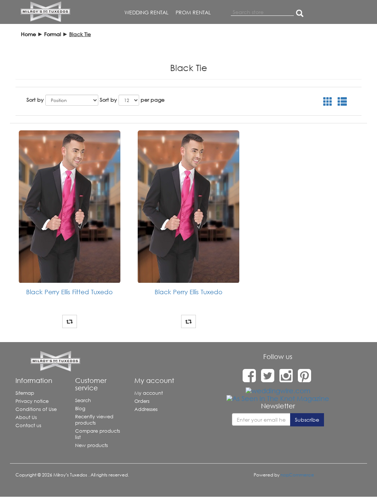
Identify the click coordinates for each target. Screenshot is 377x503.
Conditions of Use (36, 409)
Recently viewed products (94, 420)
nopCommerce (297, 475)
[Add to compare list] (69, 321)
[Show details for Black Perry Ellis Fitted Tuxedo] (69, 206)
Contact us (28, 425)
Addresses (146, 409)
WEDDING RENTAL (146, 12)
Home (28, 34)
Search (83, 400)
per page (153, 99)
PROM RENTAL (193, 12)
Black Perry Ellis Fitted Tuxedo (69, 292)
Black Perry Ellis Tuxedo (188, 292)
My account (148, 393)
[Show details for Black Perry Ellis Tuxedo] (188, 206)
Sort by (35, 99)
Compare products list (97, 434)
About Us (26, 417)
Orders (141, 401)
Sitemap (24, 393)
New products (91, 445)
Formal (52, 34)
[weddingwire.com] (278, 390)
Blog (80, 408)
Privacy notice (32, 401)
